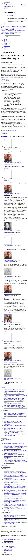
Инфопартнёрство (8, 542)
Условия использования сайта (12, 539)
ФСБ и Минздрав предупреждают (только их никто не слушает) (15, 434)
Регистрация (7, 2)
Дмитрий (12, 504)
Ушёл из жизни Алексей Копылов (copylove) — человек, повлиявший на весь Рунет (15, 395)
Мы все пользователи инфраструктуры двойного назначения (14, 404)
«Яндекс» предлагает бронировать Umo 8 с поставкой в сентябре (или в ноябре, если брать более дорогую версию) (15, 415)
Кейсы (5, 44)
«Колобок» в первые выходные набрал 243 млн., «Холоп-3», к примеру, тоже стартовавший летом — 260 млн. (15, 447)
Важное (3, 387)
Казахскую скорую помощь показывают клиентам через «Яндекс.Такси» (15, 477)
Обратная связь (8, 550)
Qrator (15, 547)
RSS (5, 552)
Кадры (5, 43)
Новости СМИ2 (5, 79)
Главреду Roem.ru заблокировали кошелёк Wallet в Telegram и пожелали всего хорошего (15, 501)
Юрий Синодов (8, 164)
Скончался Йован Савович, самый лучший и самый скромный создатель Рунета (14, 391)
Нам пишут (7, 46)
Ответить (18, 148)
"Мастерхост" (10, 74)
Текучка (6, 48)
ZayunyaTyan (13, 475)
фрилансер (12, 485)
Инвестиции (7, 41)
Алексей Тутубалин (9, 324)
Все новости (4, 465)
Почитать (3, 418)
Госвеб (5, 40)
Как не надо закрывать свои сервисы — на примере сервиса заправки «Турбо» (14, 481)
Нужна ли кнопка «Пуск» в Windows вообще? (15, 495)
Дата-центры (13, 130)
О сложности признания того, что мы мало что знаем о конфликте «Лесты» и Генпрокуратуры (15, 472)
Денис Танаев (7, 277)
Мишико (12, 471)
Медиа (5, 39)
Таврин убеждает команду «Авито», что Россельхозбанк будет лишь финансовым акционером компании (15, 492)
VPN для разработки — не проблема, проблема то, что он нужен (13, 431)
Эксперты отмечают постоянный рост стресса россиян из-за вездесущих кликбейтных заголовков (15, 452)
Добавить (5, 136)
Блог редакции (8, 549)
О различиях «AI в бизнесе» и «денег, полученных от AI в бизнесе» (15, 518)
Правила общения (8, 541)
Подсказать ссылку (6, 439)
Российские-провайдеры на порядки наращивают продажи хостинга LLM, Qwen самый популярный (15, 522)
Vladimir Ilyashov (14, 494)
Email (5, 4)
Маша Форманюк (8, 232)
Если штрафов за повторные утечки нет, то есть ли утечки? (15, 515)
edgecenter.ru (12, 546)
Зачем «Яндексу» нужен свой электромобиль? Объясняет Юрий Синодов (15, 407)
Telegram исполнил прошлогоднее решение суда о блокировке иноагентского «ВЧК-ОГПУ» (15, 506)
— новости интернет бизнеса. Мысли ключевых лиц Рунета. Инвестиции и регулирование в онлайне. (13, 32)
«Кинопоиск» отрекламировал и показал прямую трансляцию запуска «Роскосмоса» (14, 456)
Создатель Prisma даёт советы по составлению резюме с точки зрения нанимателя (13, 423)
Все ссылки (4, 438)
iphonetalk (6, 379)
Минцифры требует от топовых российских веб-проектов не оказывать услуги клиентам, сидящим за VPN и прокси (14, 400)
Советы (6, 47)
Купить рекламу (8, 23)
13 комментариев (5, 131)
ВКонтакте (10, 15)
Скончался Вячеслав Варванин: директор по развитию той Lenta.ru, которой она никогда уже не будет (15, 487)
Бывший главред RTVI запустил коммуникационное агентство (14, 444)
